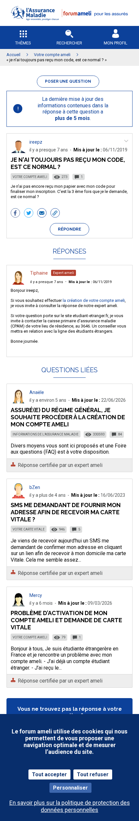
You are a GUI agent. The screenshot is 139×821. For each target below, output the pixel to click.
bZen (34, 487)
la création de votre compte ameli (94, 300)
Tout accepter (49, 774)
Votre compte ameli (30, 177)
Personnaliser (70, 788)
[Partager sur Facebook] (15, 213)
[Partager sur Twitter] (28, 213)
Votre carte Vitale (29, 529)
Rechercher (69, 43)
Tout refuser (93, 774)
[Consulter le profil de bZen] (18, 497)
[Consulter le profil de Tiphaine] (18, 283)
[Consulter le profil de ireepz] (18, 151)
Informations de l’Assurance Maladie (46, 434)
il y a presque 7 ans (46, 282)
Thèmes (23, 43)
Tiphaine (39, 273)
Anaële (36, 392)
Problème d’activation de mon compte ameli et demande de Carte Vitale (66, 620)
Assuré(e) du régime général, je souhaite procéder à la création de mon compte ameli (68, 417)
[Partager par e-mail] (42, 213)
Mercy (35, 595)
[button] (69, 24)
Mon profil (115, 43)
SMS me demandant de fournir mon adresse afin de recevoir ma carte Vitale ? (66, 512)
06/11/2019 (90, 282)
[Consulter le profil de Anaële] (18, 402)
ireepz (35, 142)
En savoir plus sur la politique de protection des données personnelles (69, 806)
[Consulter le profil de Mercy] (18, 604)
